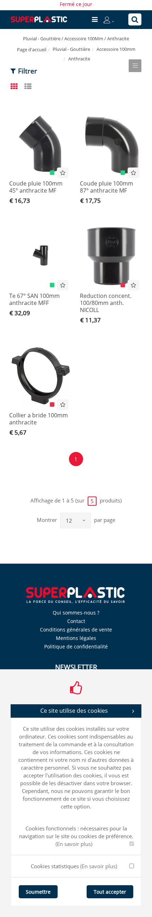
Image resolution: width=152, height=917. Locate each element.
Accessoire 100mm (116, 49)
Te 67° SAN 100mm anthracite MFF (34, 299)
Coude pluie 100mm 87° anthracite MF (106, 187)
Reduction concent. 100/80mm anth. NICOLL (105, 303)
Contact (76, 621)
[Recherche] (134, 19)
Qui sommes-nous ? (76, 612)
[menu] (95, 19)
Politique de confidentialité (76, 646)
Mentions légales (76, 638)
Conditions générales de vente (76, 629)
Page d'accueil (31, 49)
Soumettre (38, 891)
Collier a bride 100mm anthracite (38, 418)
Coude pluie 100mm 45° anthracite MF (36, 187)
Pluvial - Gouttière (71, 49)
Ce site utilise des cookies (74, 711)
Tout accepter (110, 891)
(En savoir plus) (73, 843)
